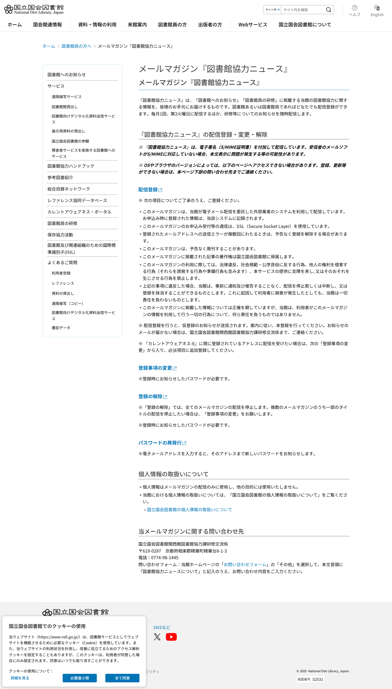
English (377, 14)
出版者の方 (210, 24)
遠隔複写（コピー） (68, 303)
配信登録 (148, 189)
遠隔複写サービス (67, 96)
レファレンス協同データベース (77, 200)
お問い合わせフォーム (245, 564)
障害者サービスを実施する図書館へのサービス (83, 153)
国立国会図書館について (305, 24)
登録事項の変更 (155, 367)
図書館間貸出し (65, 106)
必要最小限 (79, 677)
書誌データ (61, 327)
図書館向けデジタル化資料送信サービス (83, 118)
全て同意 (122, 677)
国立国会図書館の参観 (70, 141)
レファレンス (63, 283)
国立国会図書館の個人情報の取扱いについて (189, 509)
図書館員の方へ (76, 46)
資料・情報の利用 (97, 24)
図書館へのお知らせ (66, 74)
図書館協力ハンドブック (70, 166)
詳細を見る (20, 677)
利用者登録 (61, 273)
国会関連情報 (47, 24)
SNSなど (161, 627)
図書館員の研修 (62, 223)
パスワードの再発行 (160, 442)
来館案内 (137, 24)
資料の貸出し (63, 293)
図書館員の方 (172, 24)
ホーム (14, 24)
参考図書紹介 (60, 177)
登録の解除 (150, 396)
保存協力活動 (60, 234)
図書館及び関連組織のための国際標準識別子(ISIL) (81, 248)
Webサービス (252, 24)
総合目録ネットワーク (68, 189)
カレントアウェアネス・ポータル (79, 211)
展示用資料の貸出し (68, 131)
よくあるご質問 (62, 262)
